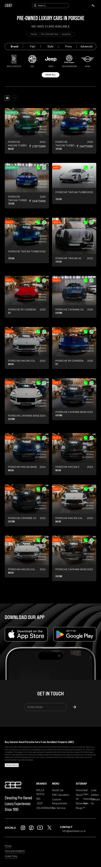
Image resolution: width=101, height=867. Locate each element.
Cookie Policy (11, 856)
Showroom (82, 803)
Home (34, 34)
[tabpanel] (50, 65)
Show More (12, 765)
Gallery (95, 794)
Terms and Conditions (15, 851)
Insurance (88, 798)
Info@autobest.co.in (74, 831)
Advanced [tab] (86, 46)
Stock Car (58, 790)
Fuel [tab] (32, 46)
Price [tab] (68, 46)
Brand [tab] (14, 46)
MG (38, 798)
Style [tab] (50, 46)
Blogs (79, 808)
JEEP (39, 803)
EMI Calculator (60, 794)
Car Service (58, 808)
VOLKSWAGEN (45, 808)
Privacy (8, 846)
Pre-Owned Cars (49, 34)
